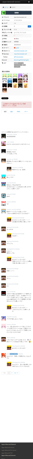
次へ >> (16, 373)
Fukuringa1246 (16, 217)
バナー (26, 111)
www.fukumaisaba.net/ (20, 51)
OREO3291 (9, 134)
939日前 (16, 276)
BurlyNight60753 (11, 249)
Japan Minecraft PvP (7, 453)
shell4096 (9, 317)
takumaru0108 (10, 227)
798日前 (15, 159)
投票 (29, 26)
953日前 (22, 305)
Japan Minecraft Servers (11, 2)
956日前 (13, 291)
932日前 (22, 233)
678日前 (15, 134)
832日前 (13, 175)
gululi (17, 48)
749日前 (12, 142)
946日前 (16, 284)
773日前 (15, 149)
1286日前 (13, 324)
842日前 (14, 183)
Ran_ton (9, 291)
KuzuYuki (9, 183)
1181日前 (14, 317)
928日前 (18, 209)
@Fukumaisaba (18, 57)
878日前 (13, 194)
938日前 (16, 268)
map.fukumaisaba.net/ (20, 54)
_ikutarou (9, 202)
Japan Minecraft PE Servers (8, 450)
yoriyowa (9, 194)
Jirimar (8, 337)
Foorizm (9, 324)
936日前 (16, 241)
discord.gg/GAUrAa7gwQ (21, 60)
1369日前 (20, 354)
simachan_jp (10, 159)
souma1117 (9, 149)
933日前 (16, 227)
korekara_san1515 (11, 209)
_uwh (8, 142)
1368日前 (12, 337)
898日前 (14, 202)
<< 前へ (4, 373)
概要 (5, 111)
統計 (11, 111)
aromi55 (9, 175)
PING (18, 111)
